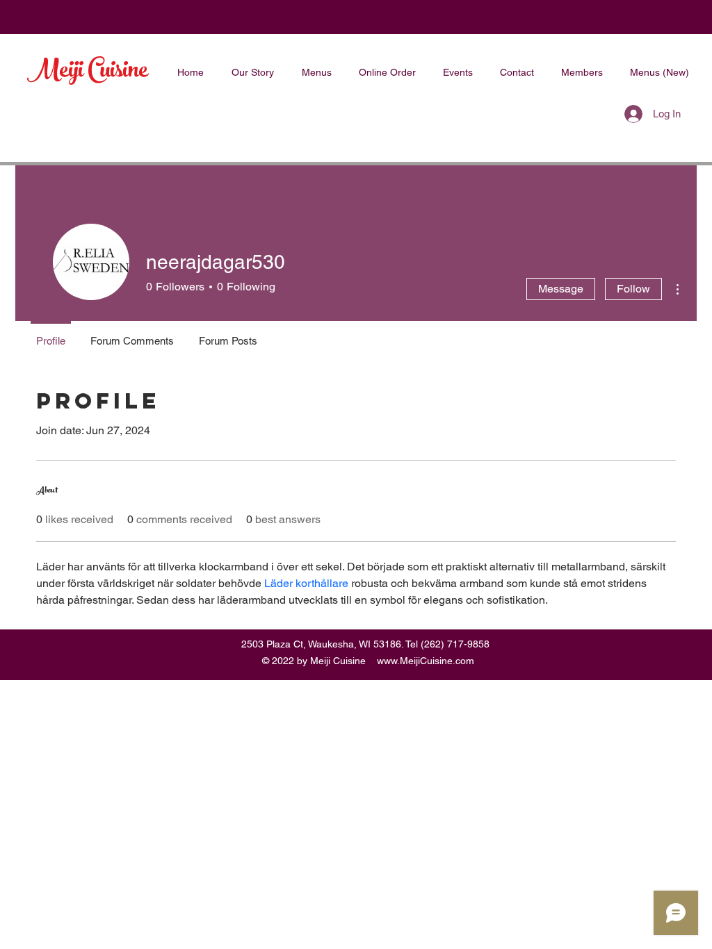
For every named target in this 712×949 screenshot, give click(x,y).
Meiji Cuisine (87, 72)
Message (560, 288)
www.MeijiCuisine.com (425, 660)
